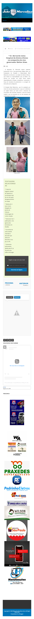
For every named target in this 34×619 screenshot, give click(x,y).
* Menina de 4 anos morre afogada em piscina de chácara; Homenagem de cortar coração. (9, 210)
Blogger (21, 614)
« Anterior (7, 285)
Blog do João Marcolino (19, 611)
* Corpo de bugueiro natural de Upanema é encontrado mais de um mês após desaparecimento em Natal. (9, 195)
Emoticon (17, 297)
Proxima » (25, 285)
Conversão (9, 297)
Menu (5, 20)
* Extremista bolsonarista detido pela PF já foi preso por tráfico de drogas (9, 248)
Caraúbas (5, 390)
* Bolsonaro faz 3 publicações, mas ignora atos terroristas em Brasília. (9, 223)
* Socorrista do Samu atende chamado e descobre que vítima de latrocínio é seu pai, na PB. (9, 235)
